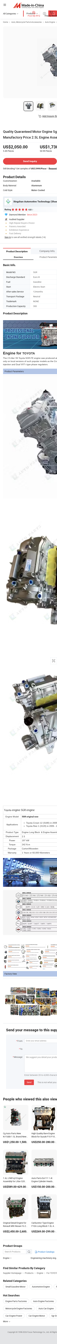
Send (29, 1082)
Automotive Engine (41, 1286)
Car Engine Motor (37, 1315)
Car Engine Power (13, 1315)
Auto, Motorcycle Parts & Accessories (26, 22)
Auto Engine (50, 22)
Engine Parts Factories (16, 1301)
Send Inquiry (30, 161)
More (5, 1321)
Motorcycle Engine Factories (18, 1308)
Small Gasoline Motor (15, 1286)
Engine (6, 1258)
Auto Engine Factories (43, 1301)
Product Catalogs (45, 1251)
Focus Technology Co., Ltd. (38, 1332)
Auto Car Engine (46, 1308)
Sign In (8, 237)
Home (5, 22)
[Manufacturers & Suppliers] (28, 5)
